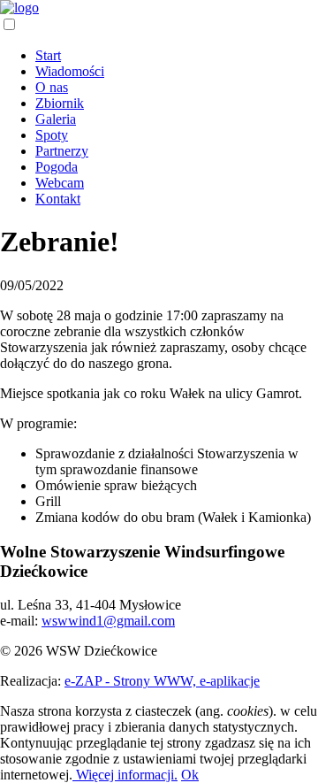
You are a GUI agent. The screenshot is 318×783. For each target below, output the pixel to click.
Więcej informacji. (125, 774)
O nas (51, 87)
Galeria (55, 119)
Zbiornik (59, 103)
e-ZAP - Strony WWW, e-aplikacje (162, 680)
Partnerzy (61, 150)
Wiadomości (69, 71)
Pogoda (56, 166)
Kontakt (57, 198)
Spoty (51, 134)
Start (48, 55)
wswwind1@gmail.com (108, 620)
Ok (190, 774)
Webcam (59, 182)
